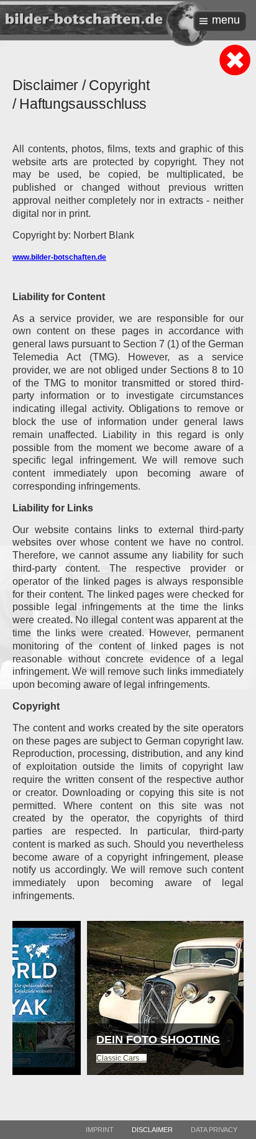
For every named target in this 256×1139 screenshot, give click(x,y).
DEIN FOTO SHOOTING (94, 1039)
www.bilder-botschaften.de (59, 257)
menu (226, 20)
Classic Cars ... (57, 1058)
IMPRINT (100, 1129)
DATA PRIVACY (214, 1129)
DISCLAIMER (152, 1129)
